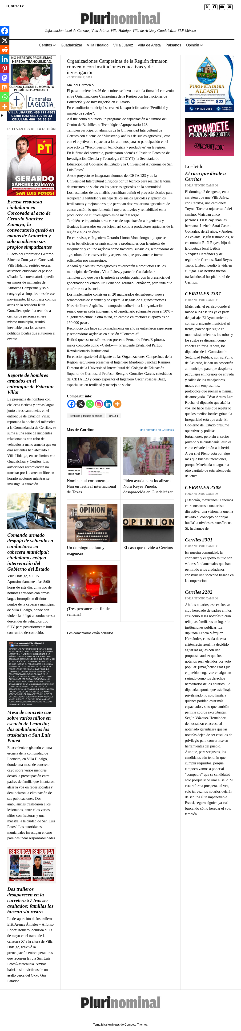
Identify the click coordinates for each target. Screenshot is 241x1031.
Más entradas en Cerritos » (157, 430)
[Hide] (2, 115)
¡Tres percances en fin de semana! (88, 611)
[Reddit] (4, 49)
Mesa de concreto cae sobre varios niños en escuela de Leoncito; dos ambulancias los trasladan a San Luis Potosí (29, 726)
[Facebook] (71, 404)
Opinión (192, 45)
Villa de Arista (149, 45)
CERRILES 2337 (203, 294)
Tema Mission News (106, 1024)
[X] (80, 404)
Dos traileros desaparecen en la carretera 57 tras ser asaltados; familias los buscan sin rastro (30, 900)
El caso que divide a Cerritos (148, 547)
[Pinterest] (4, 68)
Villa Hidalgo (97, 45)
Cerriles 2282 (199, 592)
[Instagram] (99, 404)
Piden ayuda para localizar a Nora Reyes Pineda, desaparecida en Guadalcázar (148, 486)
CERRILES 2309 (203, 487)
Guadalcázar (71, 45)
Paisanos (173, 45)
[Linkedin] (108, 404)
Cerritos (45, 45)
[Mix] (4, 87)
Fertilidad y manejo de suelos (86, 415)
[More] (117, 404)
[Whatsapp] (90, 404)
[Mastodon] (4, 78)
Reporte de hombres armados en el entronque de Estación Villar (30, 383)
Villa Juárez (123, 45)
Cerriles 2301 (199, 540)
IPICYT (113, 415)
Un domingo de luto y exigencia (85, 550)
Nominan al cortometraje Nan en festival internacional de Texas (91, 486)
